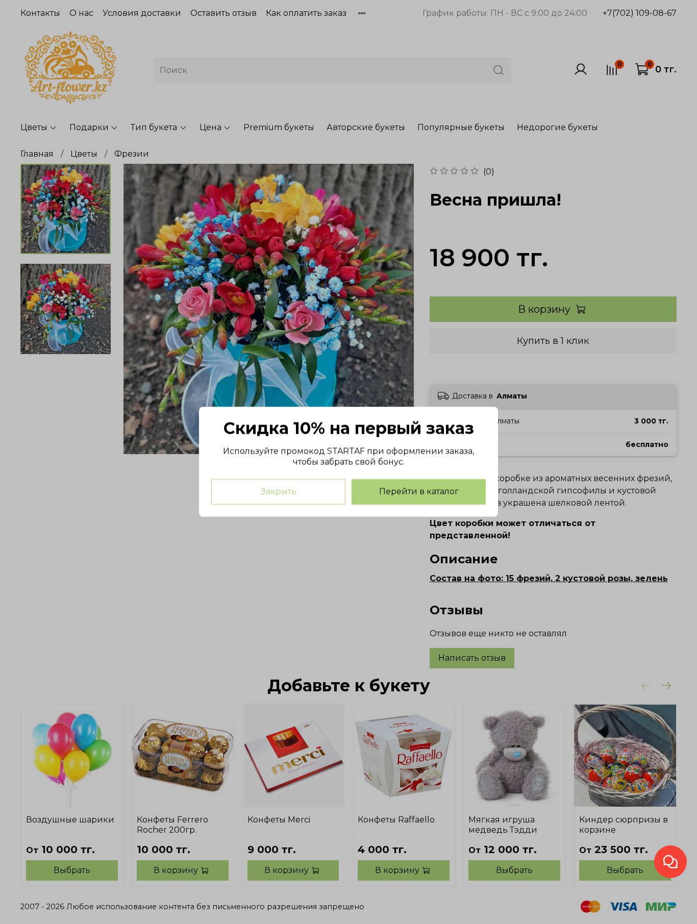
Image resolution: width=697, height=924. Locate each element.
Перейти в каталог (419, 492)
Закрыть (278, 492)
